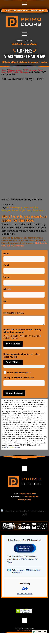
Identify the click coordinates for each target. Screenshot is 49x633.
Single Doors (25, 210)
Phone (7, 277)
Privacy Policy (24, 500)
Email (6, 265)
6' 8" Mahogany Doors (18, 207)
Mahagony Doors (15, 70)
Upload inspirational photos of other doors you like (21, 355)
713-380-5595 (31, 497)
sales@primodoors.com (11, 447)
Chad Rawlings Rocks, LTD (24, 630)
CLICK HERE (25, 51)
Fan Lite (34, 207)
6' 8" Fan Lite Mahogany (18, 72)
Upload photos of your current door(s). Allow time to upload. (22, 331)
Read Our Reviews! (24, 40)
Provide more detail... (13, 313)
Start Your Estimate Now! (24, 57)
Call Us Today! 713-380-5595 (16, 10)
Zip (5, 301)
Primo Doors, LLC (28, 494)
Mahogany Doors (9, 210)
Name (6, 253)
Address (7, 289)
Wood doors (39, 210)
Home (3, 70)
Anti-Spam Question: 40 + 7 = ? (19, 377)
